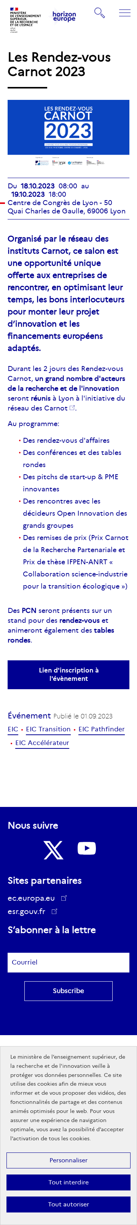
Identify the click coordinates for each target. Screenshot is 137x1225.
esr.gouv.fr (29, 912)
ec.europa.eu (31, 898)
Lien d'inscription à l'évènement (69, 674)
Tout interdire (68, 1182)
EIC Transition (48, 729)
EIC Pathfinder (101, 729)
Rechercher (100, 12)
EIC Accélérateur (42, 743)
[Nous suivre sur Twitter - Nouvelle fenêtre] (52, 850)
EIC (13, 729)
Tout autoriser (68, 1204)
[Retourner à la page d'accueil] (26, 20)
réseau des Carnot (38, 408)
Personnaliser (68, 1160)
